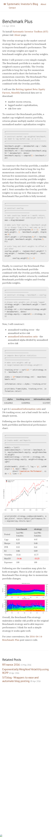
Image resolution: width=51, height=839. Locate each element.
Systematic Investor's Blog (22, 4)
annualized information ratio (23, 336)
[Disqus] (25, 725)
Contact (12, 7)
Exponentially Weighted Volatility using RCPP (25, 671)
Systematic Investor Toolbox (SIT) (30, 31)
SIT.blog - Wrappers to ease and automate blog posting (21, 679)
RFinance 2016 (16, 664)
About (43, 4)
